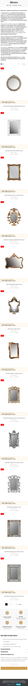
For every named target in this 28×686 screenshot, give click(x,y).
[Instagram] (16, 672)
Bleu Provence (14, 107)
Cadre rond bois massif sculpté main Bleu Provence (14, 106)
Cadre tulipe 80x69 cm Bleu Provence (14, 284)
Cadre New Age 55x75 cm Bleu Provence (14, 373)
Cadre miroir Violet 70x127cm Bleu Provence (14, 462)
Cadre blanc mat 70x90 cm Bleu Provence (14, 150)
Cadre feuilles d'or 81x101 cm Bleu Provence (14, 195)
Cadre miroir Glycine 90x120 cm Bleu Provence (14, 596)
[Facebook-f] (11, 672)
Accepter (18, 684)
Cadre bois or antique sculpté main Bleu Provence (14, 239)
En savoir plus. (12, 684)
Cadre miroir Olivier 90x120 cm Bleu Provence (14, 551)
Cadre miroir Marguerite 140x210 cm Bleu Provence (14, 418)
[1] (14, 668)
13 (16, 604)
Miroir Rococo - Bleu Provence (14, 328)
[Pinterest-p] (14, 672)
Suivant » (20, 604)
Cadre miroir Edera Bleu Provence (14, 507)
